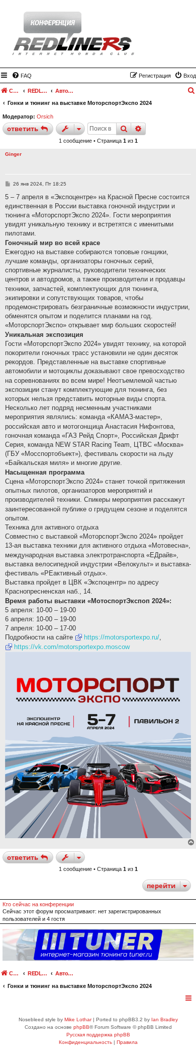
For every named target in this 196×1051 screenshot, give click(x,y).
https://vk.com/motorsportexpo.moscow (72, 647)
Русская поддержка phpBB (98, 1034)
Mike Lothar (77, 1019)
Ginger (13, 154)
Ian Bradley (164, 1019)
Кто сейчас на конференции (38, 904)
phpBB (81, 1027)
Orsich (45, 116)
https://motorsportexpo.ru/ (121, 637)
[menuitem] (22, 76)
